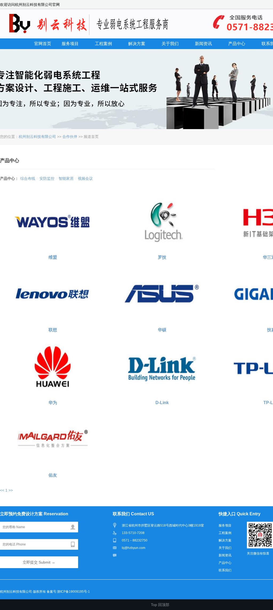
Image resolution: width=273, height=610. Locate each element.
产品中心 (236, 43)
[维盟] (53, 221)
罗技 (162, 257)
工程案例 (103, 43)
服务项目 (70, 43)
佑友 (53, 475)
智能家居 (66, 178)
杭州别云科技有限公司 (37, 136)
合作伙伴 (69, 136)
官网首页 (42, 43)
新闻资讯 (203, 43)
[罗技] (162, 221)
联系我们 (225, 570)
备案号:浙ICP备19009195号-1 (68, 591)
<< (2, 490)
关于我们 (170, 43)
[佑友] (53, 439)
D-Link (162, 402)
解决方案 (136, 43)
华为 (53, 402)
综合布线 (27, 178)
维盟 (53, 257)
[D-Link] (162, 366)
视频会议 (85, 178)
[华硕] (162, 293)
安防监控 (46, 178)
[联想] (53, 293)
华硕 (162, 330)
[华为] (53, 366)
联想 (53, 330)
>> (11, 490)
